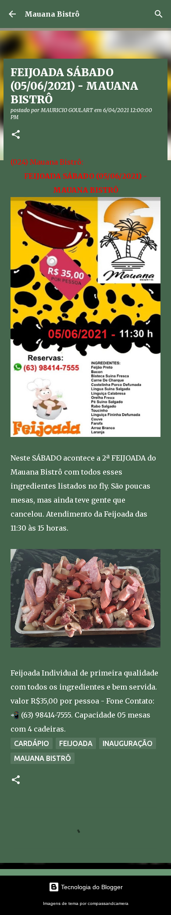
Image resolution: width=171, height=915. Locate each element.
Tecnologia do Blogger (91, 886)
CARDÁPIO (31, 743)
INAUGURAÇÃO (128, 743)
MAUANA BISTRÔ (42, 758)
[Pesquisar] (158, 14)
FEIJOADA (76, 743)
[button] (16, 135)
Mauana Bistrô (52, 14)
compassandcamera (108, 903)
